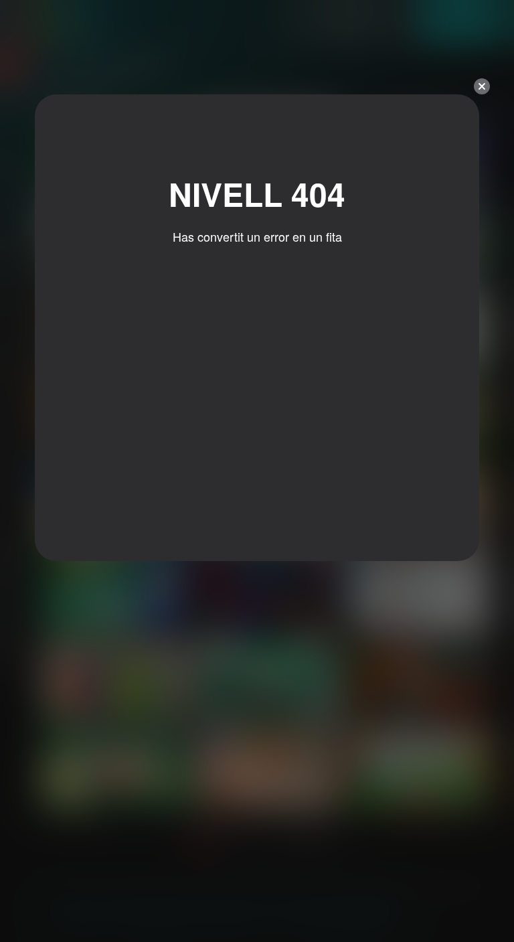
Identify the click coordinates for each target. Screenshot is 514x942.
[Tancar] (482, 86)
